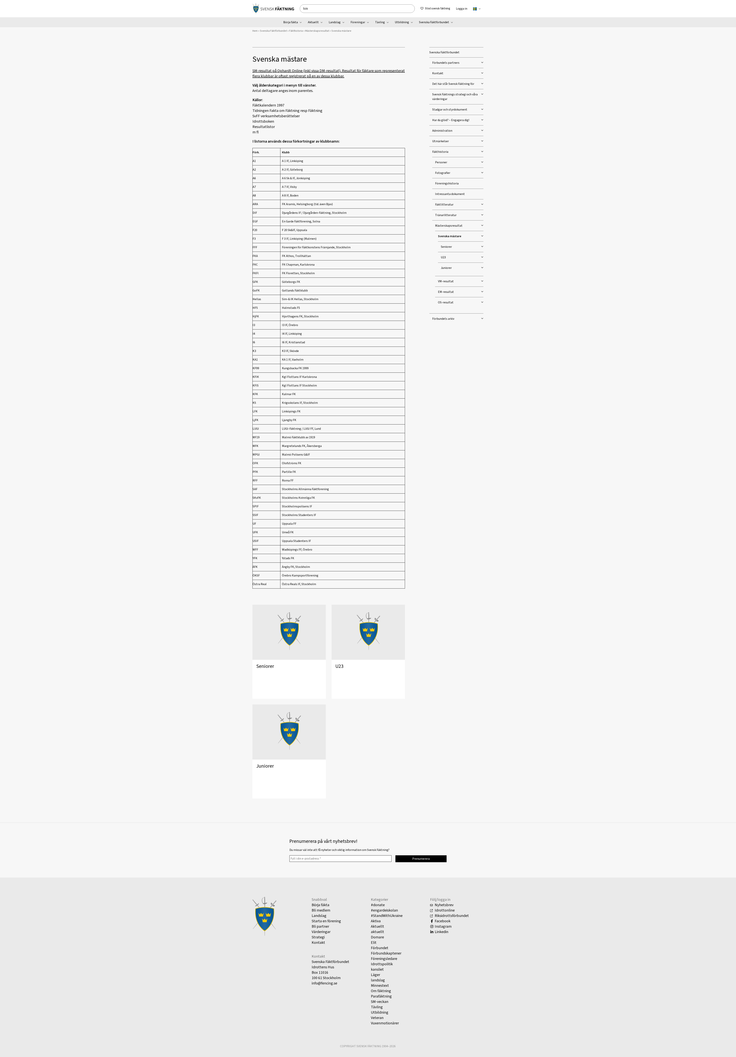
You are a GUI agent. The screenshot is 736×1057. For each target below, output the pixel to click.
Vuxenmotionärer (385, 1023)
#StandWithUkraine (386, 915)
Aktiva (376, 921)
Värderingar (321, 932)
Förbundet (379, 948)
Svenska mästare (449, 236)
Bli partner (320, 926)
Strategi (318, 937)
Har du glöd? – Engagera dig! (450, 120)
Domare (377, 937)
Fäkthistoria (296, 31)
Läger (375, 975)
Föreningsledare (384, 958)
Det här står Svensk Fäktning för (453, 84)
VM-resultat (446, 281)
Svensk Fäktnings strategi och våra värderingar (455, 96)
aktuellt (377, 932)
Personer (441, 162)
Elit (373, 942)
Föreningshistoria (447, 183)
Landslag (319, 915)
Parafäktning (381, 996)
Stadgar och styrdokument (449, 109)
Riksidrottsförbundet (451, 915)
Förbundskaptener (386, 953)
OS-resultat (445, 302)
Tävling (377, 1007)
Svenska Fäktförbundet (273, 31)
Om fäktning (381, 991)
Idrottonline (444, 910)
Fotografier (442, 173)
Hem (255, 31)
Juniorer (265, 766)
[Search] (413, 9)
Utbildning (379, 1012)
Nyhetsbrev (443, 905)
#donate (378, 905)
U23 (339, 666)
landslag (378, 980)
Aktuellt (377, 926)
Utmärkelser (440, 141)
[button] (479, 8)
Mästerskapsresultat (317, 31)
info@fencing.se (324, 983)
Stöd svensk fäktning (437, 9)
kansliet (377, 969)
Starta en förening (326, 921)
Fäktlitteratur (444, 204)
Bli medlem (321, 910)
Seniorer (265, 666)
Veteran (377, 1018)
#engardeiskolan (384, 910)
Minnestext (380, 985)
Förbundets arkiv (443, 319)
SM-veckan (379, 1001)
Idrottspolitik (382, 964)
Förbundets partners (445, 63)
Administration (442, 131)
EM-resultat (446, 292)
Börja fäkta (320, 905)
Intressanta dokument (450, 194)
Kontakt (437, 73)
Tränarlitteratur (446, 215)
